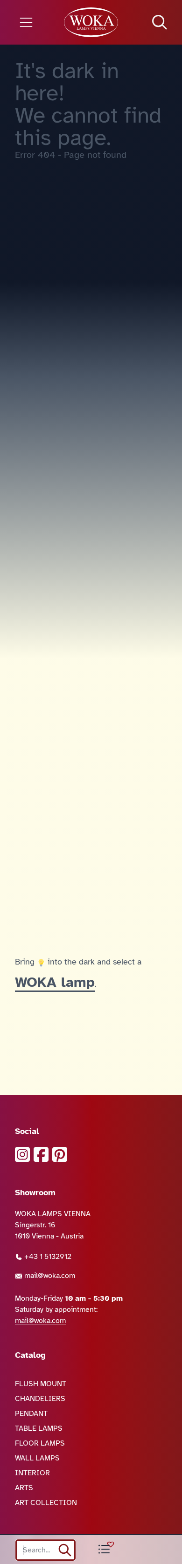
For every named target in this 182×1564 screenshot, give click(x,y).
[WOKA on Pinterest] (59, 1154)
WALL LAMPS (37, 1458)
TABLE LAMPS (39, 1428)
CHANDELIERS (40, 1398)
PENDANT (31, 1413)
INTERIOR (32, 1473)
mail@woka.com (48, 1275)
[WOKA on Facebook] (41, 1154)
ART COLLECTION (46, 1502)
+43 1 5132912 (46, 1256)
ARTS (24, 1487)
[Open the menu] (30, 22)
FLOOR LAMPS (40, 1443)
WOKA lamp (55, 982)
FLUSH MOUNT (40, 1383)
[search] (65, 1550)
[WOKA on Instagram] (22, 1154)
